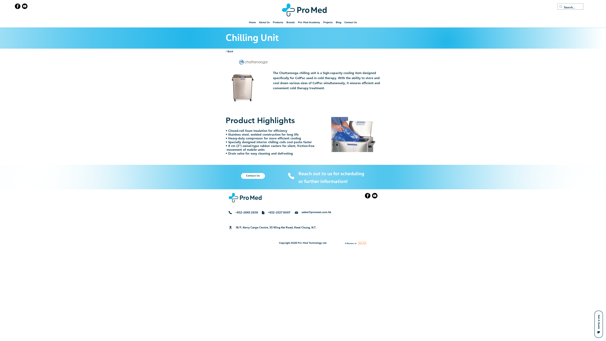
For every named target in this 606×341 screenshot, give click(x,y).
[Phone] (291, 176)
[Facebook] (17, 6)
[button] (598, 324)
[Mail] (296, 212)
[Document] (263, 212)
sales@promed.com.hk (316, 212)
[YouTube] (24, 6)
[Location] (230, 227)
